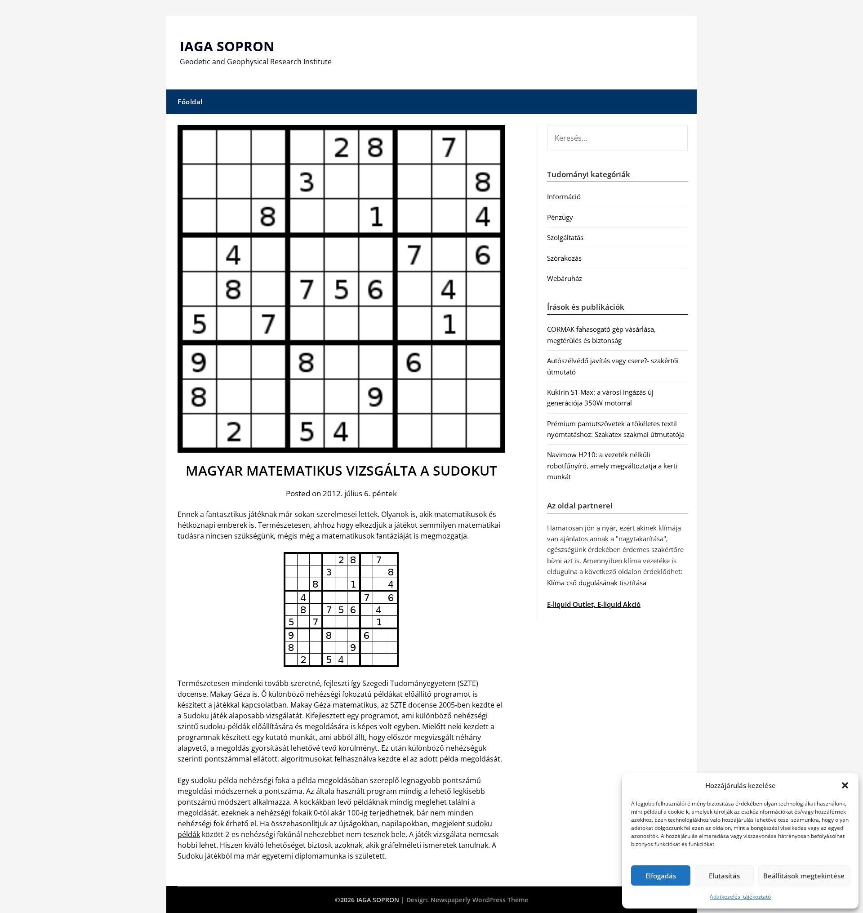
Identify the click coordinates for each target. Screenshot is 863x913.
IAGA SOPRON (227, 46)
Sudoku (196, 716)
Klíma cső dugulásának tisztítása (596, 582)
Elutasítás (724, 875)
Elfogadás (660, 875)
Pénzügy (560, 217)
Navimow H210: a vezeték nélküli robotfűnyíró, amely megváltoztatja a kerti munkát (612, 465)
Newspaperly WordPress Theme (479, 899)
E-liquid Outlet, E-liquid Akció (594, 604)
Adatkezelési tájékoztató (740, 896)
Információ (564, 196)
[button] (845, 785)
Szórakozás (564, 258)
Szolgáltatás (565, 237)
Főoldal (190, 101)
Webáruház (564, 278)
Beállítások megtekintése (804, 875)
